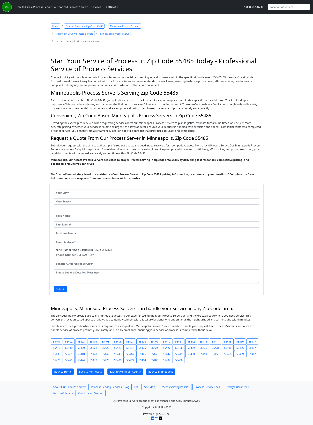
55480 (117, 360)
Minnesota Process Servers (124, 26)
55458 (227, 354)
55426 (154, 348)
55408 (142, 341)
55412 (191, 341)
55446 (154, 354)
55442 (105, 354)
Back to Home (63, 371)
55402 (69, 341)
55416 (240, 341)
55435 (227, 348)
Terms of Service (63, 393)
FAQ (136, 387)
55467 (252, 354)
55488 (179, 360)
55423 (117, 348)
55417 (252, 341)
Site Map (149, 387)
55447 (166, 354)
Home (55, 26)
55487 (166, 360)
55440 (81, 354)
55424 (130, 348)
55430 (203, 348)
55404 (93, 341)
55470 (56, 360)
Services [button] (96, 7)
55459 (240, 354)
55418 (56, 348)
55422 (105, 348)
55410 (166, 341)
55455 (215, 354)
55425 (142, 348)
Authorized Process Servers (71, 7)
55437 (252, 348)
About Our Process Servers (69, 387)
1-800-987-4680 (253, 7)
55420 (81, 348)
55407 (130, 341)
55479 (105, 360)
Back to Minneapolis (160, 371)
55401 (56, 341)
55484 (142, 360)
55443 (117, 354)
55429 (191, 348)
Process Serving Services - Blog (110, 387)
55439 (69, 354)
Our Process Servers (91, 393)
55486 (154, 360)
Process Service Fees (207, 387)
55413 (203, 341)
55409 (154, 341)
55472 (69, 360)
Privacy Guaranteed (237, 387)
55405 (105, 341)
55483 (130, 360)
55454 (203, 354)
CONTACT (112, 7)
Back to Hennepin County (125, 371)
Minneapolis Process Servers (116, 33)
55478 (93, 360)
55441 (93, 354)
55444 (130, 354)
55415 (227, 341)
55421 (93, 348)
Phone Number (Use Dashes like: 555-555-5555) (83, 250)
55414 (215, 341)
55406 (117, 341)
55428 (179, 348)
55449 (179, 354)
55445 (142, 354)
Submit (60, 289)
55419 (69, 348)
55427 (166, 348)
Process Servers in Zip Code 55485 (84, 26)
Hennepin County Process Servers (74, 33)
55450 (191, 354)
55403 (81, 341)
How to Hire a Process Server (34, 7)
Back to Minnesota (90, 371)
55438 (56, 354)
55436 (240, 348)
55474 (81, 360)
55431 (215, 348)
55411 (179, 341)
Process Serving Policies (175, 387)
